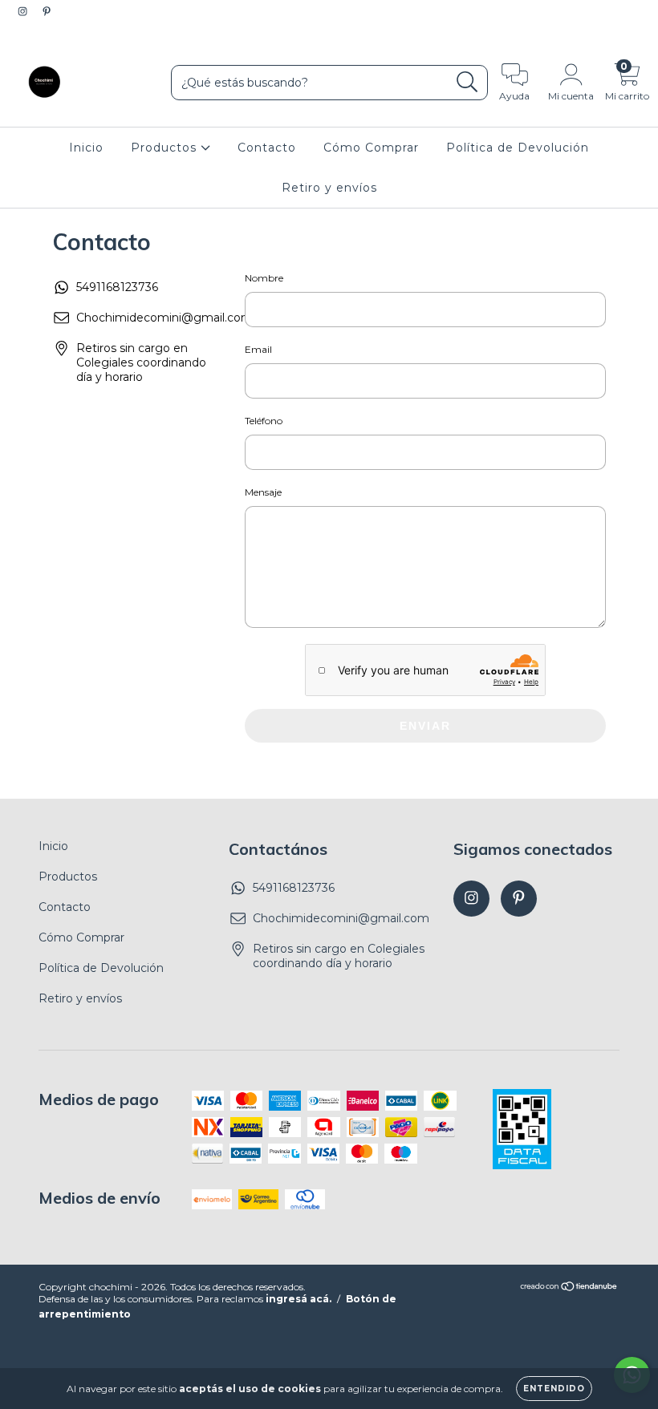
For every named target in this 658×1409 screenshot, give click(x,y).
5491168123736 (117, 287)
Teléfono (263, 421)
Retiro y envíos (329, 187)
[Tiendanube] (569, 1287)
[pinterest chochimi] (46, 11)
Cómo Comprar (371, 147)
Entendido (554, 1388)
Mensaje (263, 492)
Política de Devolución (517, 147)
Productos (166, 147)
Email (258, 349)
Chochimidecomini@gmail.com (164, 317)
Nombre (264, 278)
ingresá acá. (298, 1299)
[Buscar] (467, 82)
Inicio (86, 147)
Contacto (267, 147)
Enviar (425, 725)
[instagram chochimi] (24, 11)
